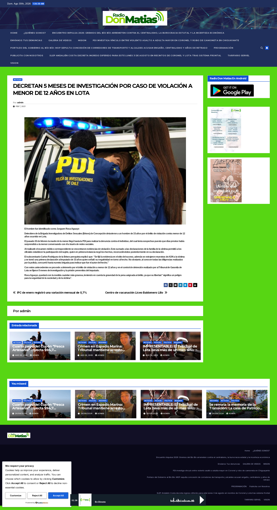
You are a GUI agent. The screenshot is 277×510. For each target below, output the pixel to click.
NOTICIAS (17, 79)
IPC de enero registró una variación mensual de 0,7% (52, 292)
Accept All (58, 495)
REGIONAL (38, 342)
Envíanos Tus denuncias (26, 40)
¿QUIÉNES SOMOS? (35, 33)
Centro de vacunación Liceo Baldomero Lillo (134, 292)
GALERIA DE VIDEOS (60, 40)
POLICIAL (92, 342)
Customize (15, 495)
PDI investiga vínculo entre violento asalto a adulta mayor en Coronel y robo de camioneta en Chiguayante (166, 40)
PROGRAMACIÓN (223, 48)
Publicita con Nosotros (26, 55)
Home (13, 33)
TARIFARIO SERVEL (239, 55)
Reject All (37, 495)
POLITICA (27, 342)
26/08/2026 (21, 413)
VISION (14, 63)
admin (20, 102)
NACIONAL (214, 401)
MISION (82, 40)
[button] (262, 47)
